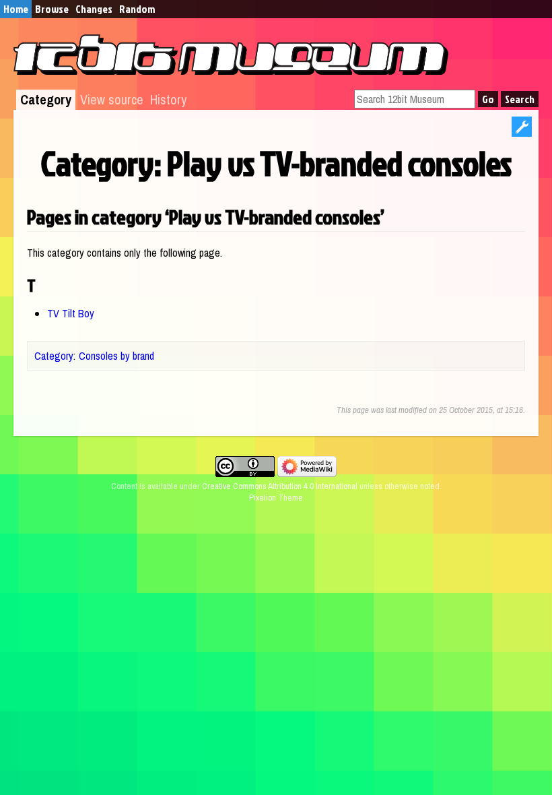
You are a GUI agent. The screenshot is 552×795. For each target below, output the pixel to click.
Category (45, 99)
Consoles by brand (116, 355)
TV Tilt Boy (70, 313)
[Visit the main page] (230, 70)
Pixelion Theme (276, 497)
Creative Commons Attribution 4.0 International (279, 486)
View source (111, 99)
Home (15, 8)
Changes (93, 8)
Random (137, 8)
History (168, 99)
